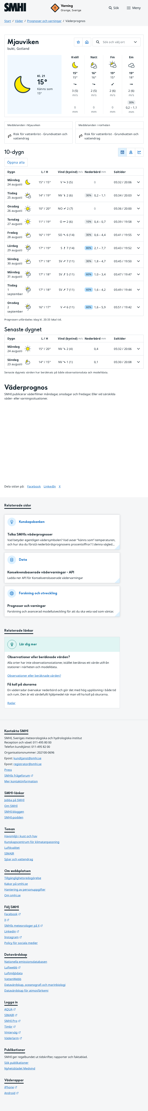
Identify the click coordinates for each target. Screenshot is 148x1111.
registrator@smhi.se (28, 764)
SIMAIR (9, 853)
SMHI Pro (30, 1021)
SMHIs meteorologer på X (41, 925)
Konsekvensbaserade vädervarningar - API (40, 572)
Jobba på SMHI (14, 800)
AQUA (27, 1009)
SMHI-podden (13, 817)
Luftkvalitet (12, 848)
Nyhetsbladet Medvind (19, 1068)
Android (29, 1093)
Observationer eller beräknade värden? (34, 676)
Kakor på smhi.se (16, 884)
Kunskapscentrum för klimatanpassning (31, 842)
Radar (11, 703)
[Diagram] (139, 152)
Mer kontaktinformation (21, 781)
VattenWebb (12, 979)
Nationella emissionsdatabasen (25, 962)
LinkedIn (50, 486)
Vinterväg (30, 1032)
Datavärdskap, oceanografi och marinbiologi (35, 985)
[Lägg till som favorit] (78, 42)
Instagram (30, 937)
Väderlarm (30, 1038)
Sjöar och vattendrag (18, 859)
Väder (19, 21)
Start (7, 21)
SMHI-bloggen (14, 812)
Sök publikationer (16, 1063)
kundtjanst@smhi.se (27, 758)
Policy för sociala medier (21, 943)
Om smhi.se (12, 895)
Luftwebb (30, 967)
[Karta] (131, 152)
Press (8, 770)
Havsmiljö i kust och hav (20, 836)
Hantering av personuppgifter (24, 890)
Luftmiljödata (13, 973)
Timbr (27, 1026)
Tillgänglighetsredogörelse (22, 878)
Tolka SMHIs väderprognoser (30, 534)
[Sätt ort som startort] (86, 42)
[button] (113, 7)
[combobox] (116, 42)
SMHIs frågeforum (36, 775)
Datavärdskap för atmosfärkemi (26, 991)
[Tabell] (122, 152)
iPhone (28, 1087)
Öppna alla (16, 162)
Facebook (34, 486)
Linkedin (29, 931)
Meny (136, 8)
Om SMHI (11, 806)
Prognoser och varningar (44, 21)
